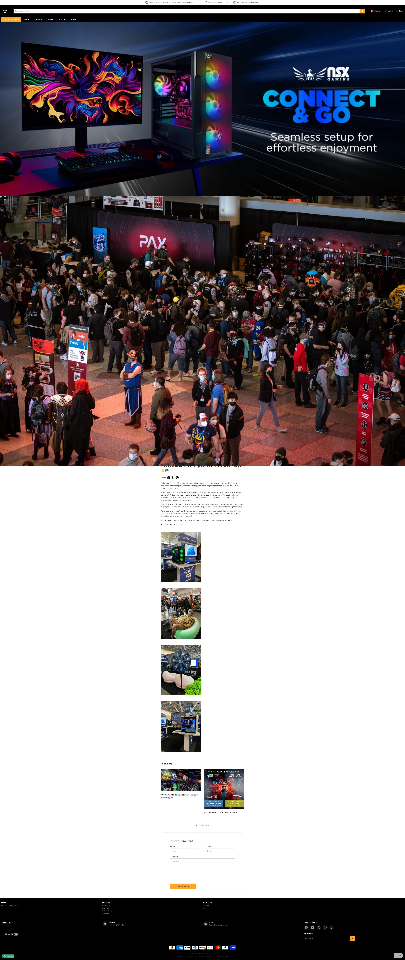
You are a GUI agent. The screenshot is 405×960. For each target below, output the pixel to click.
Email (208, 846)
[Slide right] (403, 109)
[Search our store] (362, 11)
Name (172, 846)
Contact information (223, 956)
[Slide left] (1, 109)
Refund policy (180, 956)
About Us (206, 906)
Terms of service (200, 956)
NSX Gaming (198, 953)
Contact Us (106, 906)
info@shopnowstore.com (218, 925)
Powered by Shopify (209, 953)
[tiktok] (331, 927)
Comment (174, 856)
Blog (205, 908)
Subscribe (352, 938)
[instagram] (325, 927)
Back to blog (203, 825)
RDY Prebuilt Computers (10, 906)
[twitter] (319, 927)
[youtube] (312, 927)
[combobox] (188, 11)
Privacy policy (190, 956)
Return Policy (107, 911)
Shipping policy (211, 956)
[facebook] (306, 927)
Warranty (105, 913)
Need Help (106, 908)
